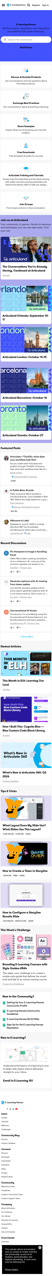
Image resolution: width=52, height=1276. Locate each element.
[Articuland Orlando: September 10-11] (26, 298)
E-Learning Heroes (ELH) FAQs (23, 1019)
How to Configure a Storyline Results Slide (22, 914)
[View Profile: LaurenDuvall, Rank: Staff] (6, 522)
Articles (6, 275)
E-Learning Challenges (13, 984)
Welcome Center (8, 1186)
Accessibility (6, 1224)
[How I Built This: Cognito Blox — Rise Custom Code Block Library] (26, 709)
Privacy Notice (11, 1270)
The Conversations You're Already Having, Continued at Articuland (25, 268)
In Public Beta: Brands (22, 490)
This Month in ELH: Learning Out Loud (23, 682)
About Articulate (8, 1208)
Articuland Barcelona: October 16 (25, 397)
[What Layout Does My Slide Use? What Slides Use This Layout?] (26, 808)
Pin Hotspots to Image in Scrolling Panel (28, 553)
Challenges (6, 1129)
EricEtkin (14, 567)
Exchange (5, 1157)
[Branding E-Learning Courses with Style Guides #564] (26, 947)
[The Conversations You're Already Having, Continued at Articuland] (26, 249)
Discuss (4, 1153)
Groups (4, 1173)
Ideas (3, 1169)
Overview (5, 1241)
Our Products (6, 1212)
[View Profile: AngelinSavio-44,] (6, 612)
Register (36, 5)
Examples (5, 1165)
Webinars (5, 1125)
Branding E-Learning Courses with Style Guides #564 (25, 966)
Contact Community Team (12, 1194)
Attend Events (7, 1177)
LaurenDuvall (16, 533)
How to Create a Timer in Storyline (25, 871)
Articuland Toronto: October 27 (23, 435)
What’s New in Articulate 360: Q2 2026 (24, 774)
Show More (27, 636)
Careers (4, 1228)
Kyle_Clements (17, 503)
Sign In (45, 5)
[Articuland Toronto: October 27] (26, 418)
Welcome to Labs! (19, 520)
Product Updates (11, 781)
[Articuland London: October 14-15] (26, 340)
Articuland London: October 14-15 (25, 357)
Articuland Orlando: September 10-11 (26, 317)
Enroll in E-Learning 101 (18, 1080)
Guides (4, 1117)
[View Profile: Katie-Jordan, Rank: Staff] (6, 458)
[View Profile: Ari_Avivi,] (6, 582)
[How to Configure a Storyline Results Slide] (26, 895)
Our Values (5, 1216)
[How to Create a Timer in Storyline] (26, 853)
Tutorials (4, 1121)
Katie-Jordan (16, 472)
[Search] (28, 5)
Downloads (5, 1161)
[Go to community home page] (16, 5)
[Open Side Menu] (3, 5)
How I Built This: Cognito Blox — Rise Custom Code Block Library (24, 728)
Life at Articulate (8, 1232)
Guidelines (5, 1190)
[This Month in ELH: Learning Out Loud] (26, 663)
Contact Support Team (10, 1198)
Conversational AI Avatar (23, 610)
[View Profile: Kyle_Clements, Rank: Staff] (6, 491)
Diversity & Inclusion (9, 1220)
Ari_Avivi (14, 597)
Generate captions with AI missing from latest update (28, 583)
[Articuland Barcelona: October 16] (26, 380)
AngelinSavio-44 (18, 623)
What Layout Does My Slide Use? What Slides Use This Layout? (24, 827)
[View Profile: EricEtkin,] (6, 553)
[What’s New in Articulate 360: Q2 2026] (26, 755)
